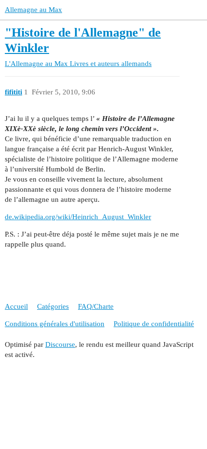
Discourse (60, 344)
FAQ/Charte (96, 306)
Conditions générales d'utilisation (54, 324)
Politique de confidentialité (154, 324)
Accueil (16, 306)
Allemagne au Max (33, 9)
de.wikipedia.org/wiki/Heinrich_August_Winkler (78, 217)
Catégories (53, 306)
